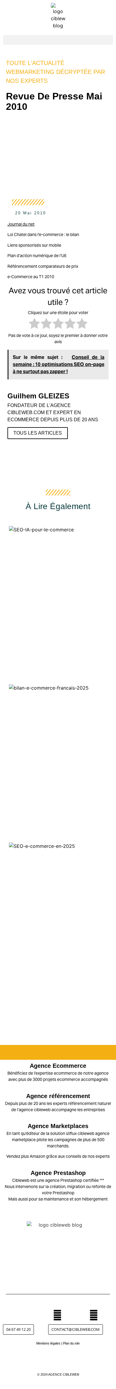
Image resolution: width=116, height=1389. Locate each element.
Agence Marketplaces (58, 1126)
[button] (58, 40)
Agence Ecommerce (58, 1065)
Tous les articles (37, 432)
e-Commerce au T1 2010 (30, 276)
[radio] (34, 324)
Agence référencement (58, 1096)
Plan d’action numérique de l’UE (37, 255)
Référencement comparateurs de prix (42, 266)
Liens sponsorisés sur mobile (34, 245)
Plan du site (71, 1343)
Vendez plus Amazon (25, 1156)
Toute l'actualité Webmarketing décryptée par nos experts (55, 72)
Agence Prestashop (58, 1173)
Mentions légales (48, 1343)
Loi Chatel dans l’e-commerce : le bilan (43, 234)
